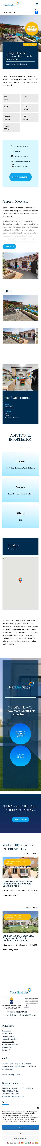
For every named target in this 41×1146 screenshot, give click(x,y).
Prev (28, 853)
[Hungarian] (26, 1143)
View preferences (20, 1139)
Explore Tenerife (8, 1042)
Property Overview (21, 146)
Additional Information (22, 161)
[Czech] (8, 1143)
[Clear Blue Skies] (11, 4)
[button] (38, 1108)
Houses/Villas (7, 1034)
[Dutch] (11, 1143)
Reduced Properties (9, 1039)
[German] (22, 1143)
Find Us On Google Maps (11, 1075)
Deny (20, 1133)
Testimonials (6, 1047)
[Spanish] (36, 1143)
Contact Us (6, 1050)
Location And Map (21, 166)
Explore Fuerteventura (10, 1045)
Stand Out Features (21, 156)
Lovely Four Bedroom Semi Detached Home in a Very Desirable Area (17, 883)
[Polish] (33, 1143)
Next (35, 309)
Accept (20, 1127)
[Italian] (29, 1143)
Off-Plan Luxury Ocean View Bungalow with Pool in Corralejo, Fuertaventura (18, 938)
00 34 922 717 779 (18, 1012)
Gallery (17, 151)
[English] (15, 1143)
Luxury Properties (8, 1036)
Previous (6, 309)
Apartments (6, 1031)
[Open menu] (36, 4)
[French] (18, 1143)
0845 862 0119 (30, 1015)
